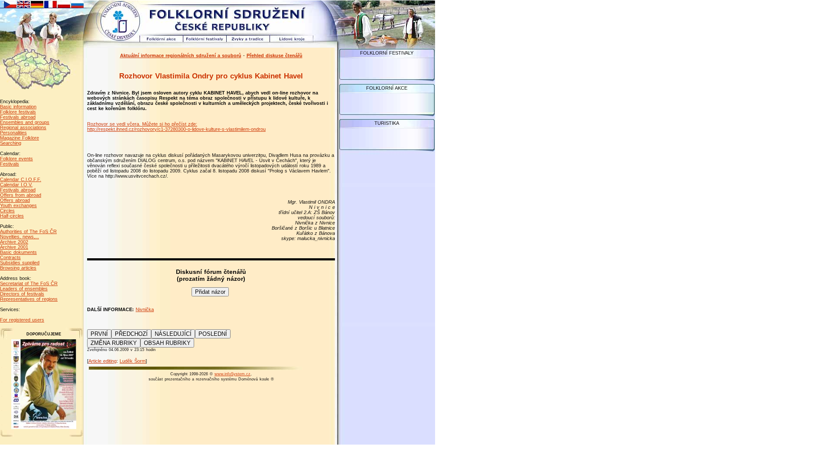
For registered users (22, 319)
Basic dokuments (18, 252)
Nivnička (145, 309)
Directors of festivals (22, 293)
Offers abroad (15, 200)
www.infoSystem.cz (232, 374)
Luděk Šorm (133, 361)
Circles (7, 210)
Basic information (18, 106)
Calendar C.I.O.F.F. (20, 179)
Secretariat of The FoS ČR (29, 283)
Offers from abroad (20, 195)
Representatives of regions (29, 299)
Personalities (13, 132)
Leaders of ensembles (24, 288)
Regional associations (23, 127)
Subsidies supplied (19, 262)
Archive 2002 (14, 241)
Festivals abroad (18, 117)
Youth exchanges (18, 205)
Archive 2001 (14, 247)
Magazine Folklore (19, 137)
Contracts (10, 257)
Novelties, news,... (19, 236)
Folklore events (16, 158)
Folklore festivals (18, 111)
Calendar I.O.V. (16, 184)
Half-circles (12, 215)
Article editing (102, 361)
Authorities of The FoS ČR (28, 231)
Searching (10, 143)
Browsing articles (18, 267)
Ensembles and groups (24, 122)
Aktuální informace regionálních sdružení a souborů (180, 55)
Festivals (9, 163)
